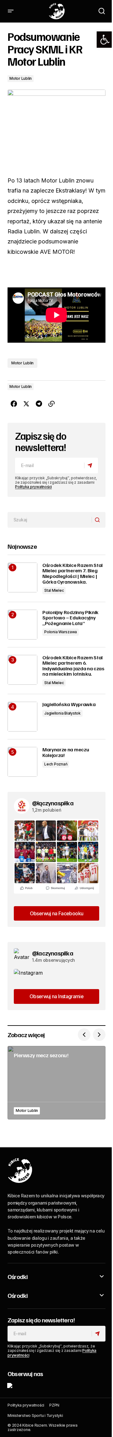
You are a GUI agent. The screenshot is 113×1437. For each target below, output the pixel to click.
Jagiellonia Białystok (62, 713)
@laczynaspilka (52, 953)
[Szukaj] (98, 520)
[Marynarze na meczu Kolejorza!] (22, 762)
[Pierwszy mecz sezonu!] (56, 1082)
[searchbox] (50, 519)
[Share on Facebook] (14, 404)
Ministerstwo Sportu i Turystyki (35, 1415)
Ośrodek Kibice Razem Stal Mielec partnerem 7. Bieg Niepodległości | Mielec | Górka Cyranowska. (72, 574)
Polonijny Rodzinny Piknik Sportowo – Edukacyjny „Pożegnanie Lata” (70, 618)
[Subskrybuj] (91, 465)
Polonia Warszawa (60, 631)
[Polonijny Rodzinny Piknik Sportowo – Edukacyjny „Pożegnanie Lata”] (22, 625)
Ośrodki (18, 1276)
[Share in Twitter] (26, 404)
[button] (105, 39)
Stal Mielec (54, 590)
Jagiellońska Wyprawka (68, 704)
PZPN (54, 1405)
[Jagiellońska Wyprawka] (22, 717)
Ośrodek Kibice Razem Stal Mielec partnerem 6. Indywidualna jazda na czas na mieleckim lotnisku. (73, 666)
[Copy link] (51, 404)
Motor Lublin (20, 78)
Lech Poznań (55, 764)
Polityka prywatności (33, 486)
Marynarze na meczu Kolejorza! (65, 752)
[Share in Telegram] (39, 404)
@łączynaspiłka (52, 803)
